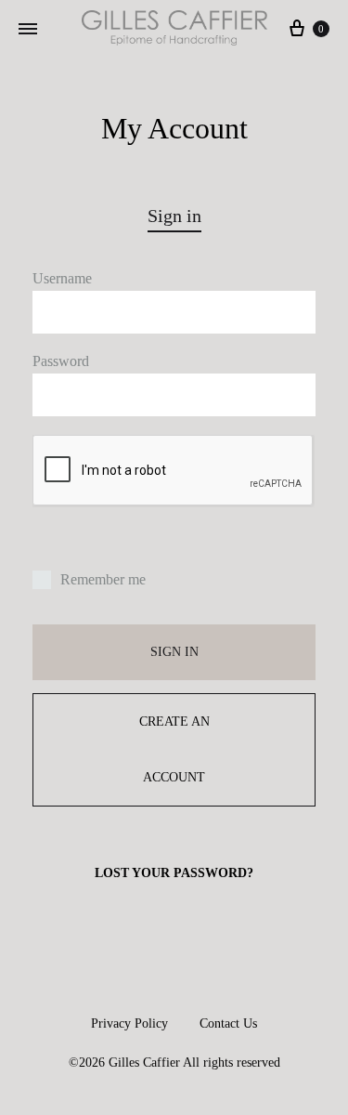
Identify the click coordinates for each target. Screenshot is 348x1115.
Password (60, 361)
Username (62, 278)
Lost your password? (174, 873)
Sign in (174, 652)
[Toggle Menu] (28, 30)
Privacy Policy (129, 1023)
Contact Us (228, 1023)
